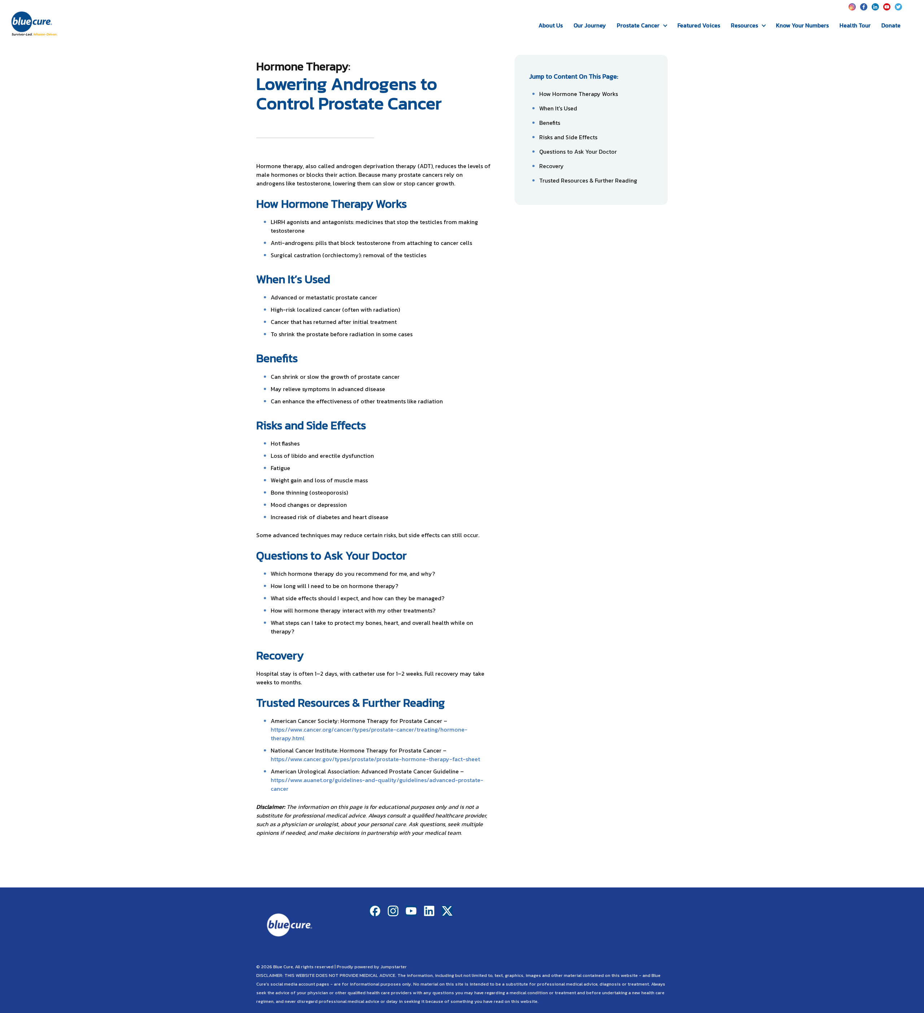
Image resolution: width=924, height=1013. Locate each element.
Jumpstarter (393, 966)
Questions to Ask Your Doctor (578, 151)
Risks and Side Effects (568, 137)
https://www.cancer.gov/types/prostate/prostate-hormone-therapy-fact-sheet (375, 759)
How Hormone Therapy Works (578, 93)
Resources (744, 25)
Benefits (549, 122)
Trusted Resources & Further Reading (588, 180)
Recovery (551, 166)
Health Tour (855, 25)
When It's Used (558, 108)
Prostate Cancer (638, 25)
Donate (891, 25)
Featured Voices (698, 25)
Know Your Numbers (802, 25)
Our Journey (590, 25)
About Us (551, 25)
